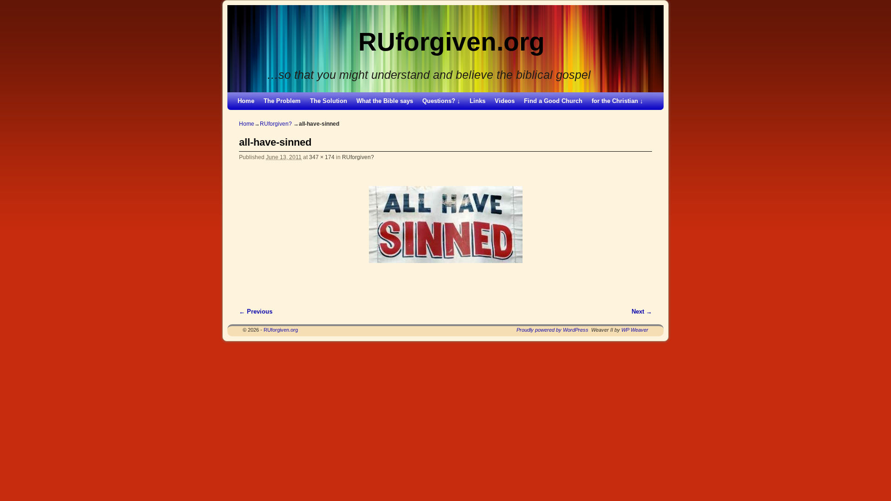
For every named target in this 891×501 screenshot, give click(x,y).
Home (246, 100)
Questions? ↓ (441, 100)
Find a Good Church (553, 100)
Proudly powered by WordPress (552, 330)
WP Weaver (634, 330)
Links (477, 100)
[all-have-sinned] (445, 224)
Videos (505, 100)
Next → (642, 311)
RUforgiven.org (451, 41)
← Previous (255, 311)
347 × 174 (322, 157)
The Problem (282, 100)
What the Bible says (384, 100)
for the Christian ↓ (617, 100)
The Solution (328, 100)
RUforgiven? (276, 124)
